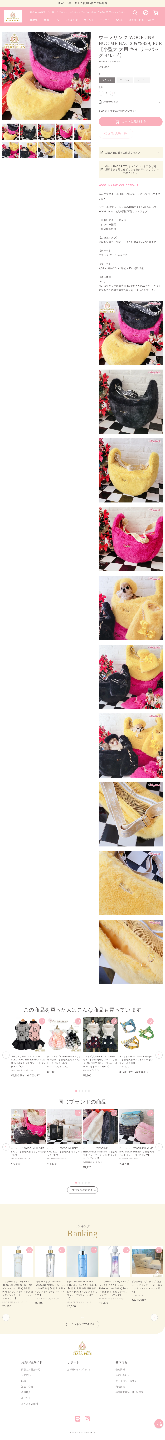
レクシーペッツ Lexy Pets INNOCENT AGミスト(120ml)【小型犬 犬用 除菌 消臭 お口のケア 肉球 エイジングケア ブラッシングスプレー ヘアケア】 (82, 1290)
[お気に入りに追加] (42, 1021)
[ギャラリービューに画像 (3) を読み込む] (46, 132)
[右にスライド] (154, 1317)
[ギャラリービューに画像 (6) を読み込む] (10, 150)
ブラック (107, 80)
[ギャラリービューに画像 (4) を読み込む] (64, 132)
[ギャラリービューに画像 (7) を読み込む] (28, 150)
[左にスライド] (6, 1317)
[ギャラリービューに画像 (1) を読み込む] (10, 132)
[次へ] (159, 1055)
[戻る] (6, 1055)
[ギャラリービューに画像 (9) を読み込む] (64, 150)
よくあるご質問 (29, 1403)
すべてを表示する (82, 1190)
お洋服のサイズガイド (79, 1369)
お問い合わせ (123, 1375)
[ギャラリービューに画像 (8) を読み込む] (46, 150)
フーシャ (124, 80)
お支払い (26, 1375)
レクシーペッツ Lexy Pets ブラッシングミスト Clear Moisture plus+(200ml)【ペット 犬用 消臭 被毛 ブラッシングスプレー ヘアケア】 (114, 1288)
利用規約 (120, 1386)
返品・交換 (27, 1386)
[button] (88, 20)
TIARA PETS (89, 1433)
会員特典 (26, 1392)
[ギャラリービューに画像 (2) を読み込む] (28, 132)
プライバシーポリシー (127, 1381)
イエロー (142, 80)
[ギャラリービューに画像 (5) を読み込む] (82, 132)
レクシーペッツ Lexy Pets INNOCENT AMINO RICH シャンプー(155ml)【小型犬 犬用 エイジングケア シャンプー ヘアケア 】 (50, 1288)
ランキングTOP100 (82, 1324)
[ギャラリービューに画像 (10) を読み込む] (82, 150)
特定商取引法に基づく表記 (130, 1392)
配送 (23, 1381)
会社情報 (120, 1369)
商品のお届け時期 (30, 1369)
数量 (101, 87)
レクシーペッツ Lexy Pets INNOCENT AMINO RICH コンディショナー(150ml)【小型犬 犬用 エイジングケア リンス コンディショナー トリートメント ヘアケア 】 (17, 1290)
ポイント (26, 1398)
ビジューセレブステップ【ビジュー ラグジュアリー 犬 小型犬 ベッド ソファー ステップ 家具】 (147, 1286)
